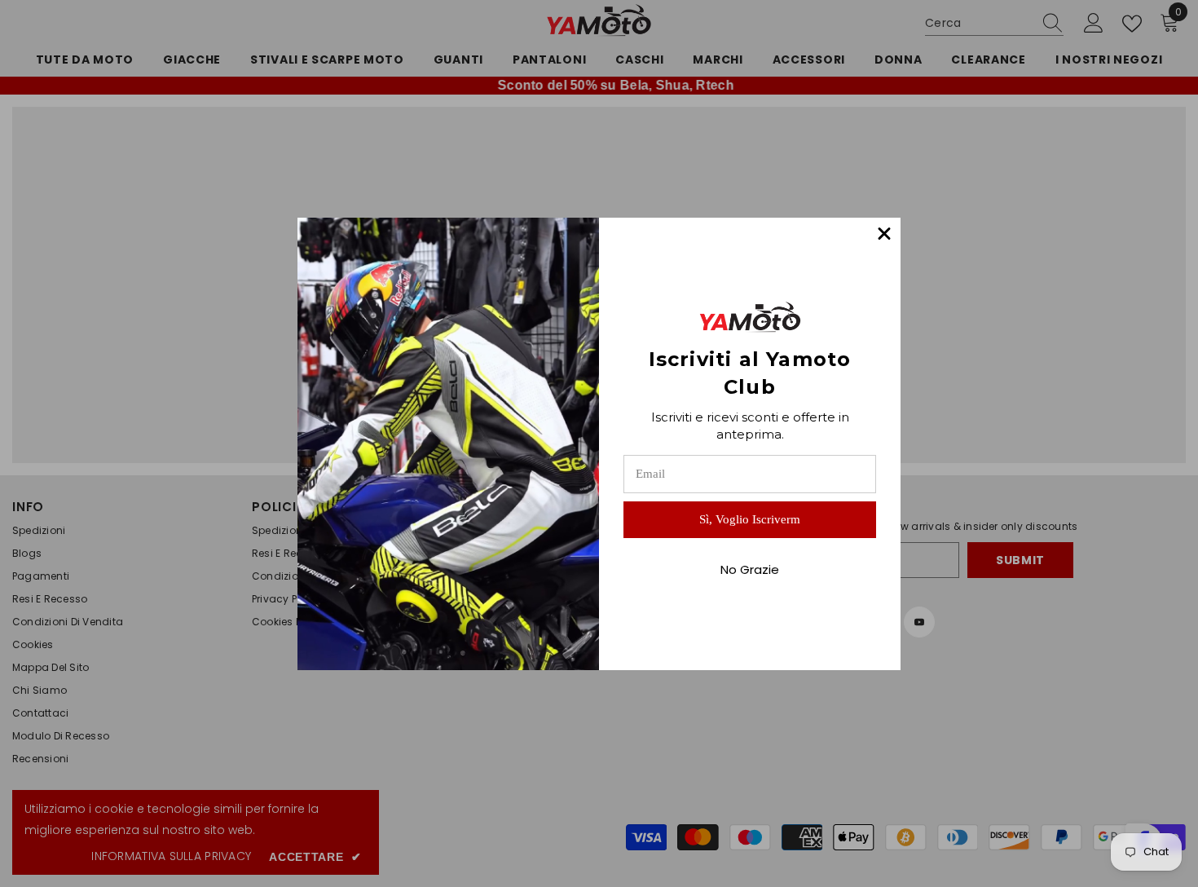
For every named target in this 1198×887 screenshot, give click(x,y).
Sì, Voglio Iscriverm (749, 519)
